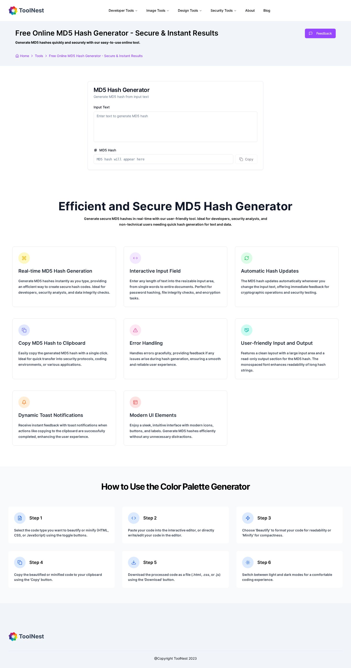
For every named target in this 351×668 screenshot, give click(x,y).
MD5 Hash (107, 150)
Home (24, 56)
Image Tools (155, 10)
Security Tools (222, 10)
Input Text (102, 107)
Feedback (324, 33)
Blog (266, 10)
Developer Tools (121, 10)
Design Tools (188, 10)
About (250, 10)
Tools (39, 56)
